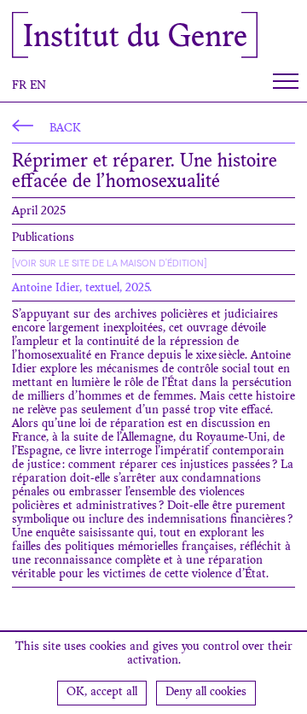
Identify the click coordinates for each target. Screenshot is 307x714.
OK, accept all (102, 693)
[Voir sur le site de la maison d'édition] (109, 263)
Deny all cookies (205, 693)
